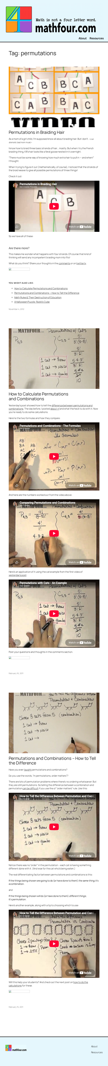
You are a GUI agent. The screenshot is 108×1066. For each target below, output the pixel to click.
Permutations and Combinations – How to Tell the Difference (52, 760)
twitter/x (81, 263)
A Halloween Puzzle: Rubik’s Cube (32, 301)
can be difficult (30, 788)
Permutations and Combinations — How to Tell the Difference (46, 292)
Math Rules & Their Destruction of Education (38, 297)
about (54, 408)
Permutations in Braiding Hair (37, 132)
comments (64, 263)
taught (27, 769)
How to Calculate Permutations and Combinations (41, 288)
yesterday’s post (17, 575)
